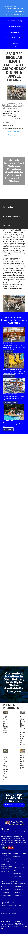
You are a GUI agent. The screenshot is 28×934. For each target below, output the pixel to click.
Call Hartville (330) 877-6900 (15, 12)
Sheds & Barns (10, 21)
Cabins (14, 870)
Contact (15, 43)
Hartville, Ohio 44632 (6, 860)
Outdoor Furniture (14, 32)
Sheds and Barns (17, 859)
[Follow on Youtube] (12, 847)
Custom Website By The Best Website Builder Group (12, 924)
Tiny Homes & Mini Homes (20, 867)
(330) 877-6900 (5, 861)
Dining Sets (6, 105)
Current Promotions (20, 883)
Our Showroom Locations (14, 9)
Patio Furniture (5, 898)
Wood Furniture (5, 889)
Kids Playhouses (17, 876)
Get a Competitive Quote (14, 805)
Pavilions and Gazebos (18, 865)
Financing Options (11, 136)
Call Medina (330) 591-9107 (14, 15)
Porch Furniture (5, 892)
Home (4, 103)
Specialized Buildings (14, 26)
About (21, 38)
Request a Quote (14, 131)
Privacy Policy (19, 898)
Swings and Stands (10, 403)
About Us (17, 892)
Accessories (8, 429)
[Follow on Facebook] (3, 847)
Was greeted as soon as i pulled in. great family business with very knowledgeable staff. (13, 654)
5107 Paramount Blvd (6, 866)
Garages (20, 21)
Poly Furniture (4, 886)
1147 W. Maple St (5, 858)
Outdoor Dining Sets (6, 901)
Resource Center (11, 38)
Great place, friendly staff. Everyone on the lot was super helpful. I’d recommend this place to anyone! (13, 592)
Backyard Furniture (6, 895)
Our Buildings (16, 856)
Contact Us (18, 895)
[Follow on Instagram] (9, 847)
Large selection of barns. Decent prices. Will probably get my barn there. (13, 621)
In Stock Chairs (9, 376)
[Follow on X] (6, 847)
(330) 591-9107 (5, 871)
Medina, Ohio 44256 (6, 868)
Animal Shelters (17, 873)
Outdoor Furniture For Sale (8, 883)
